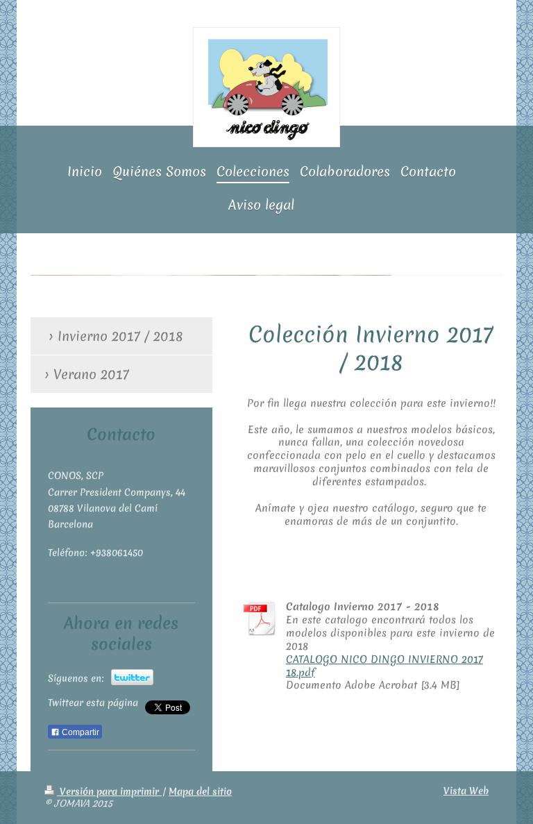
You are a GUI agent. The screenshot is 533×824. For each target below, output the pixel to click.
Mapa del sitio (200, 791)
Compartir (79, 732)
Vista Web (466, 790)
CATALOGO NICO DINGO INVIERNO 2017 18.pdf (384, 666)
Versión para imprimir (109, 791)
